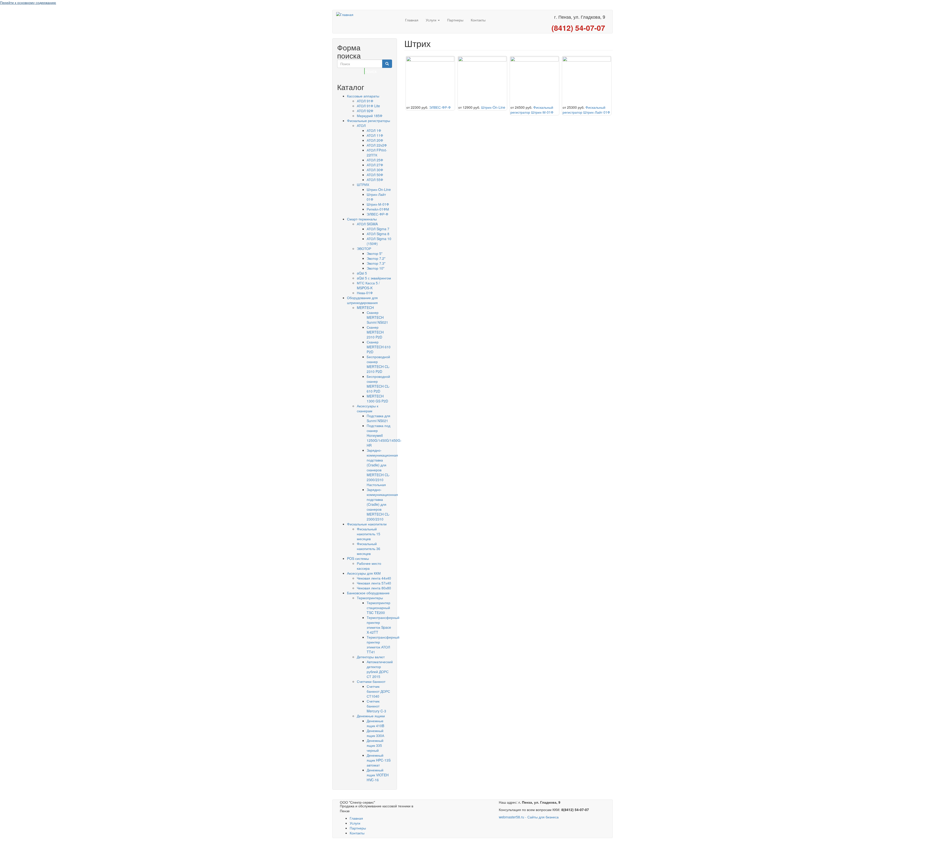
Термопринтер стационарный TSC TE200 (378, 607)
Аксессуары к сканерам (367, 408)
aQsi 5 (362, 273)
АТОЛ (361, 125)
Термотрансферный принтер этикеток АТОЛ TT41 (383, 644)
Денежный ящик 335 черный (375, 745)
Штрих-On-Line (379, 189)
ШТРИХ (363, 184)
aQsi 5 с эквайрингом (374, 278)
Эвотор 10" (375, 268)
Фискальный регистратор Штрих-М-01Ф (531, 110)
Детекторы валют (371, 656)
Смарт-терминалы (362, 218)
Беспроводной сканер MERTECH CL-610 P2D (378, 384)
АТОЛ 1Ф (374, 130)
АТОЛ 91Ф (365, 100)
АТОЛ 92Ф (365, 110)
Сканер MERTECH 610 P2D (379, 346)
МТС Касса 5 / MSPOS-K (368, 285)
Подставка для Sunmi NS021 (378, 418)
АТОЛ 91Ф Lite (368, 105)
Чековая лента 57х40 (374, 583)
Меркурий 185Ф (369, 115)
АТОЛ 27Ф (375, 164)
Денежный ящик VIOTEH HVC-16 (378, 774)
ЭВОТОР (364, 248)
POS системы (358, 558)
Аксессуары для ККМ (364, 573)
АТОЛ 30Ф (375, 169)
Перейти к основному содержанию (28, 2)
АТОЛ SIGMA (367, 223)
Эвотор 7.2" (376, 258)
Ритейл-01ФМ (378, 209)
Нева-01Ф (365, 292)
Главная (411, 19)
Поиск (364, 71)
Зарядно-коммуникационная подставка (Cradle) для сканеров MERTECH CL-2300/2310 (382, 504)
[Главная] (368, 14)
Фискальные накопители (367, 523)
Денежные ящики (371, 715)
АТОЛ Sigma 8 (378, 233)
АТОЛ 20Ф (375, 140)
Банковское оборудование (368, 592)
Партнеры (455, 19)
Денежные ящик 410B (375, 723)
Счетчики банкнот (371, 681)
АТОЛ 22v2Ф (377, 145)
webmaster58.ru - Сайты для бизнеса (529, 816)
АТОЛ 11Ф (375, 135)
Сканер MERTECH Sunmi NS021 (377, 317)
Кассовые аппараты (363, 95)
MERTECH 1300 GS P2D (377, 398)
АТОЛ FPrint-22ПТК (377, 152)
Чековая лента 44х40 (374, 578)
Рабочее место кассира (369, 566)
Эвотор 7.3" (376, 263)
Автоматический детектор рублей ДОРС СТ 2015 (380, 669)
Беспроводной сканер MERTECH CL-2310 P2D (378, 364)
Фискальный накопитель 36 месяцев (368, 548)
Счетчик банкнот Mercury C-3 (376, 706)
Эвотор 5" (374, 253)
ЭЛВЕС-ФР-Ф (377, 214)
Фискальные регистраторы (368, 120)
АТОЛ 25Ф (375, 159)
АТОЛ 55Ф (375, 179)
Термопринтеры (370, 597)
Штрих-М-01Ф (378, 204)
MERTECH (365, 307)
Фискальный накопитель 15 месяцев (368, 533)
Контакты (478, 19)
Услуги (431, 19)
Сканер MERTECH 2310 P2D (375, 332)
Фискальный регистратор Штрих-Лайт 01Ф (586, 110)
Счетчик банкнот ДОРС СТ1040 (378, 691)
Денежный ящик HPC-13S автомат (379, 760)
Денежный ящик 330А (375, 733)
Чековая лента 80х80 (374, 587)
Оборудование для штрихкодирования (362, 300)
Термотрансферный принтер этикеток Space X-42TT (383, 625)
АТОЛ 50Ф (375, 174)
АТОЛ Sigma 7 (378, 228)
